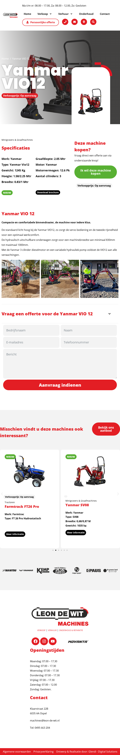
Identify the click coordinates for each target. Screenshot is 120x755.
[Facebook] (35, 641)
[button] (2, 494)
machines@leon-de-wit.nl (45, 720)
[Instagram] (44, 641)
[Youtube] (53, 641)
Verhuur (52, 630)
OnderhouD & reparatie (71, 630)
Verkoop (41, 630)
